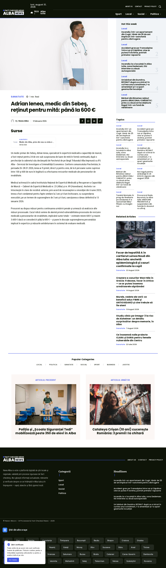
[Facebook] (82, 121)
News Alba (23, 121)
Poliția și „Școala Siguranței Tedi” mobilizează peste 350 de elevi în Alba (45, 431)
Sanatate (17, 97)
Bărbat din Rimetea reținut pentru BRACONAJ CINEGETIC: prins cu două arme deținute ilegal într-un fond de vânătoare (136, 103)
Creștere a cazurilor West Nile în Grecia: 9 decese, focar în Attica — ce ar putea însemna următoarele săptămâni (135, 282)
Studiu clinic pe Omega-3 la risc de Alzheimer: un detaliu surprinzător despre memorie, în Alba (135, 320)
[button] (160, 6)
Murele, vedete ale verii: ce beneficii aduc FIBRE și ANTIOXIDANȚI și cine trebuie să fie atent (134, 301)
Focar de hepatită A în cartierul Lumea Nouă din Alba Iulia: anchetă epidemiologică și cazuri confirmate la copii (133, 259)
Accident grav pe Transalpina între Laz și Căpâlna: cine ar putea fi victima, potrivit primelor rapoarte (137, 51)
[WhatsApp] (88, 121)
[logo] (17, 13)
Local (124, 29)
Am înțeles (13, 560)
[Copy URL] (100, 121)
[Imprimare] (94, 121)
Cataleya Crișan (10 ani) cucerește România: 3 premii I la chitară (120, 431)
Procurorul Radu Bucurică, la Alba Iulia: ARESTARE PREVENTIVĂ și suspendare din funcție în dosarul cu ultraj (145, 202)
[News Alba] (13, 121)
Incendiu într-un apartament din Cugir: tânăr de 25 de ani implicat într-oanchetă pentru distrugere (136, 35)
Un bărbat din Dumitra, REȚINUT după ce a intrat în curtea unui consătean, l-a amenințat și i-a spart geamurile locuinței (135, 84)
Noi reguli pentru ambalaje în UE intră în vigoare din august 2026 (146, 175)
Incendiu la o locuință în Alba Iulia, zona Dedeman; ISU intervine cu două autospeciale (136, 67)
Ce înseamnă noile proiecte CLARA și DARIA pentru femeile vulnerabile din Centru (133, 337)
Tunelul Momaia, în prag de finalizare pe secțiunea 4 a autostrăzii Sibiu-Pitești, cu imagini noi (125, 200)
